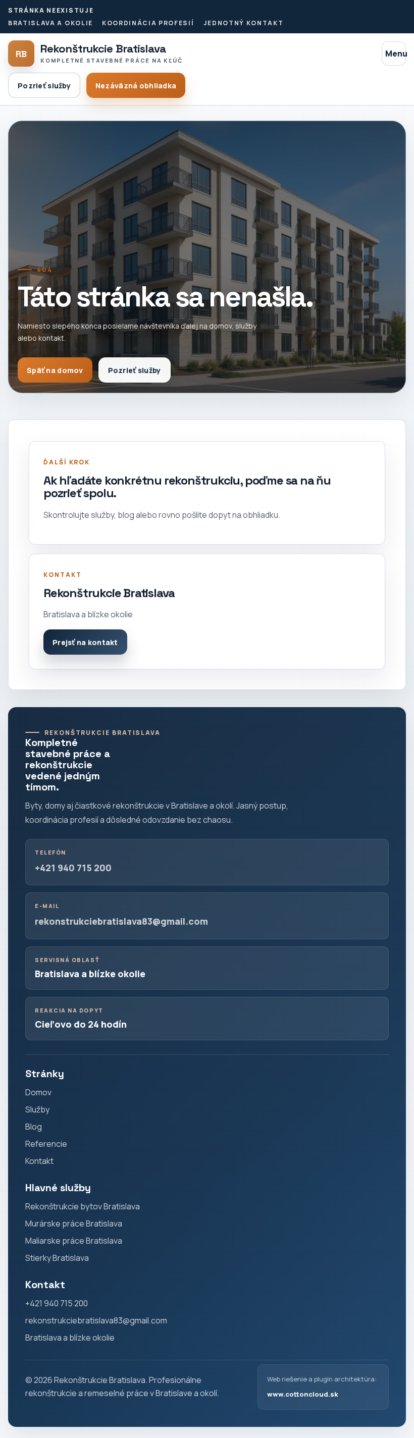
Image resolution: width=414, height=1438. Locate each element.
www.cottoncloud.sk (302, 1394)
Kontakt (39, 1160)
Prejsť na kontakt (85, 642)
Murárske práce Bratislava (73, 1223)
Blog (33, 1126)
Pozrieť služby (44, 85)
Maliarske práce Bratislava (73, 1240)
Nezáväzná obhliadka (135, 85)
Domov (38, 1092)
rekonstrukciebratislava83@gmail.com (121, 921)
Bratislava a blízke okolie (70, 1337)
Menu (395, 53)
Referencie (46, 1143)
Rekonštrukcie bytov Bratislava (82, 1206)
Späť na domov (55, 370)
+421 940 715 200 (73, 868)
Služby (37, 1109)
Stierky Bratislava (57, 1257)
